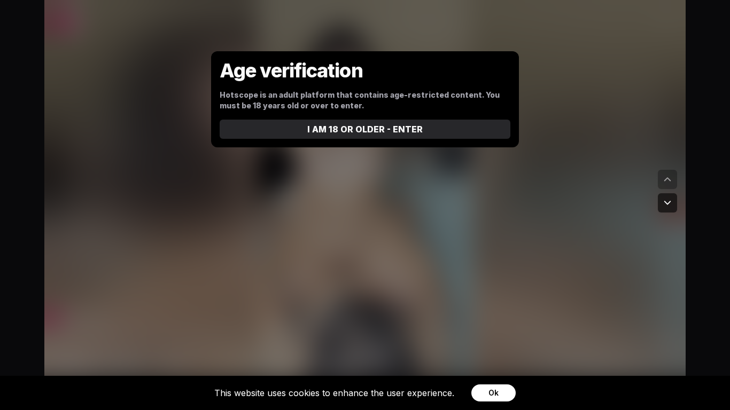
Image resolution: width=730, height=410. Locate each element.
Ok (493, 392)
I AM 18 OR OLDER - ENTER (365, 129)
